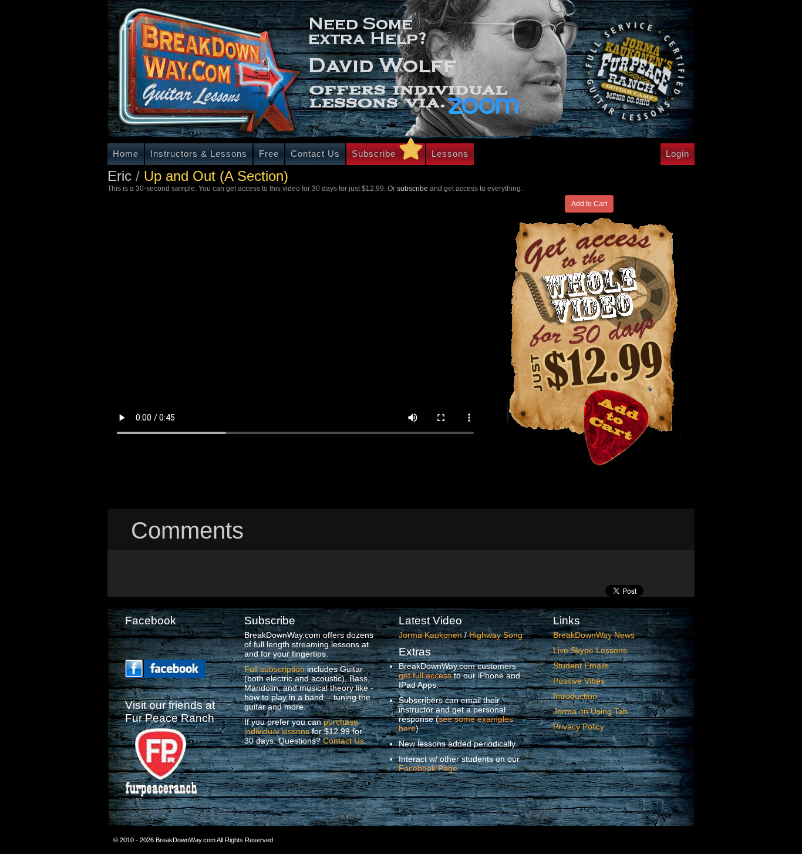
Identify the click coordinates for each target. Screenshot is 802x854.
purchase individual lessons (301, 726)
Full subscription (274, 669)
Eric (119, 176)
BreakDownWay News (594, 635)
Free (269, 154)
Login (677, 154)
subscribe (412, 188)
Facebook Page (428, 768)
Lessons (450, 154)
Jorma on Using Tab (590, 711)
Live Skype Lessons (590, 650)
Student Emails (581, 665)
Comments (187, 530)
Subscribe (374, 154)
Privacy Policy (578, 726)
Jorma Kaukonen (430, 635)
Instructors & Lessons (198, 154)
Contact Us (315, 154)
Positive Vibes (579, 680)
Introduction (575, 696)
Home (126, 154)
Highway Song (496, 635)
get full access (425, 675)
